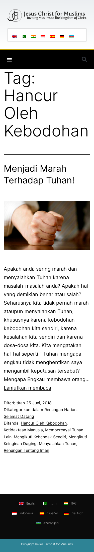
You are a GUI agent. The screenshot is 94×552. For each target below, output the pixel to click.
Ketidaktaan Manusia (23, 429)
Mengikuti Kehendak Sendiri (40, 436)
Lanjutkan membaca (27, 388)
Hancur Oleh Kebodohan (44, 423)
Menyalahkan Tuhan (57, 443)
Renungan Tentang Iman (26, 450)
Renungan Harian (60, 409)
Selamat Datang (19, 416)
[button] (9, 59)
